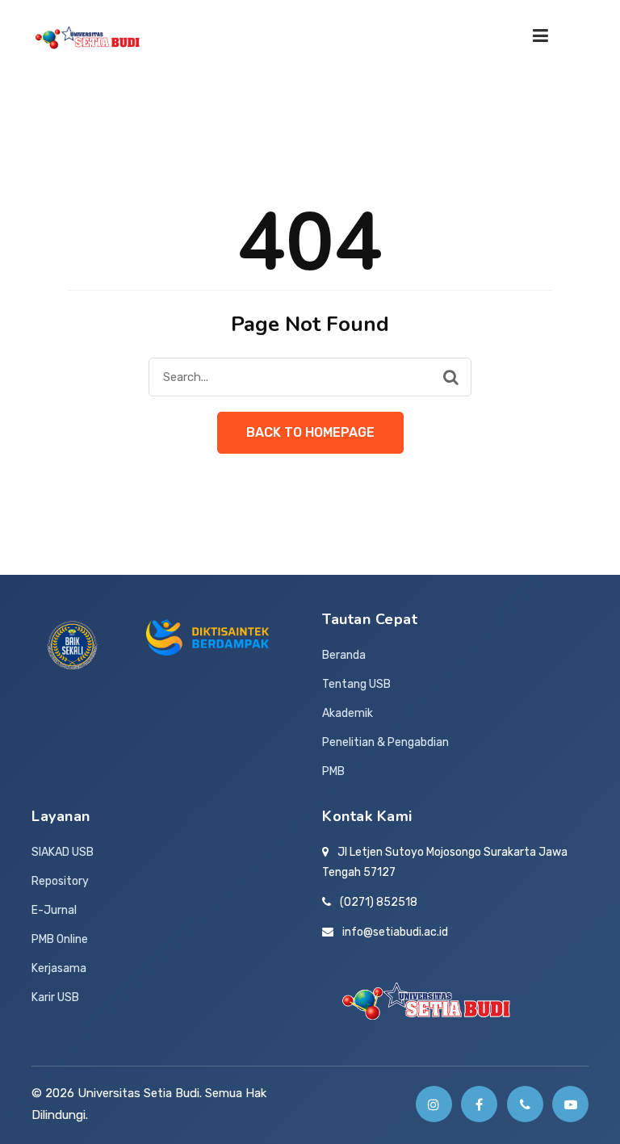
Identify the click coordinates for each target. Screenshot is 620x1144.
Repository (60, 881)
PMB (333, 771)
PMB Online (59, 939)
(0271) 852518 (378, 902)
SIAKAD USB (62, 852)
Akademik (347, 713)
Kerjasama (58, 968)
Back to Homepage (310, 432)
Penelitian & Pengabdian (385, 742)
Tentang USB (356, 684)
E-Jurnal (54, 910)
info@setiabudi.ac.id (395, 932)
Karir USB (55, 997)
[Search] (450, 377)
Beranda (344, 655)
